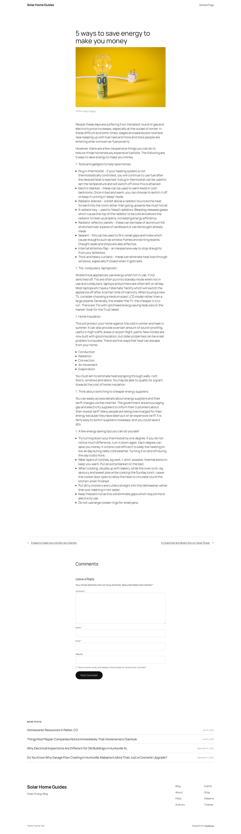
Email (78, 641)
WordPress (209, 825)
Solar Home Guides (40, 5)
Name (79, 627)
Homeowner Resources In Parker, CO (52, 730)
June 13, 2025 (208, 739)
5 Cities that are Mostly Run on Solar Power (185, 542)
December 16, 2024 (205, 748)
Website (79, 654)
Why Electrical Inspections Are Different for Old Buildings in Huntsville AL (77, 748)
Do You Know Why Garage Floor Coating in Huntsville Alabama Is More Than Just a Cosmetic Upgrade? (97, 757)
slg (86, 111)
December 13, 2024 (205, 757)
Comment (80, 591)
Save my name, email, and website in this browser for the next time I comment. (112, 667)
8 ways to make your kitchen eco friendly (54, 542)
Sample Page (206, 5)
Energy (93, 111)
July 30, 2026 (208, 730)
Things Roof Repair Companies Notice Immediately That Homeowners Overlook (82, 739)
